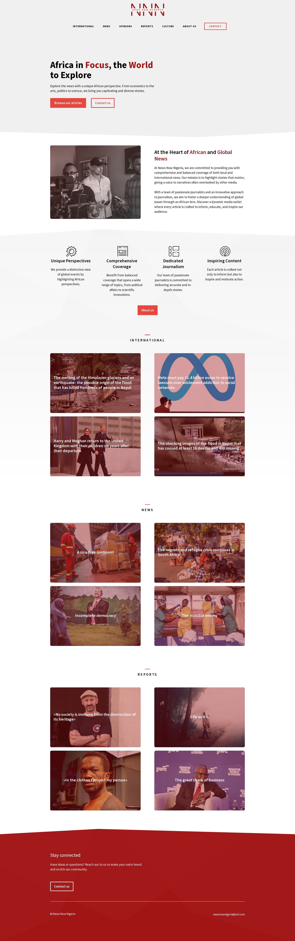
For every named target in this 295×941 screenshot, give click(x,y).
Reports (147, 26)
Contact (215, 26)
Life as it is (200, 716)
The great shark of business (199, 780)
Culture (168, 26)
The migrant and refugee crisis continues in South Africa (196, 552)
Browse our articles (68, 103)
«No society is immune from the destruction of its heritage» (95, 717)
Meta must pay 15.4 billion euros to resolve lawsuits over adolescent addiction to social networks (196, 382)
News (106, 26)
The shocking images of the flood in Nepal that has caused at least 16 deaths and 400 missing (199, 446)
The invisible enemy (199, 615)
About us (189, 26)
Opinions (125, 26)
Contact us (102, 103)
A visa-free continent (95, 552)
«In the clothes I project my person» (95, 780)
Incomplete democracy (95, 615)
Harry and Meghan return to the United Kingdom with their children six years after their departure (91, 445)
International (83, 26)
